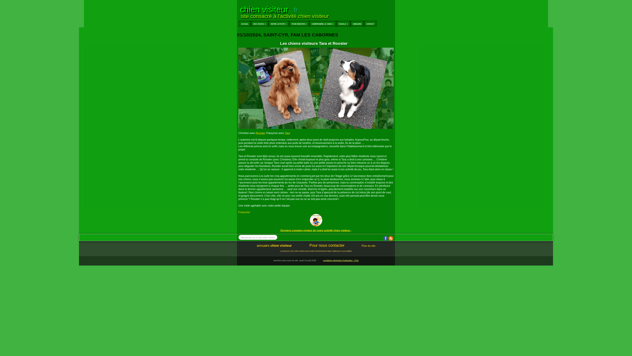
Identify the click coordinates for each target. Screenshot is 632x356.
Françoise (244, 212)
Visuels (343, 24)
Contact (370, 24)
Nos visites (259, 24)
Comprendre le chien (323, 24)
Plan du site (368, 245)
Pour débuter (299, 24)
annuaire (274, 245)
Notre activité (279, 24)
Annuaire (357, 24)
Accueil (244, 24)
